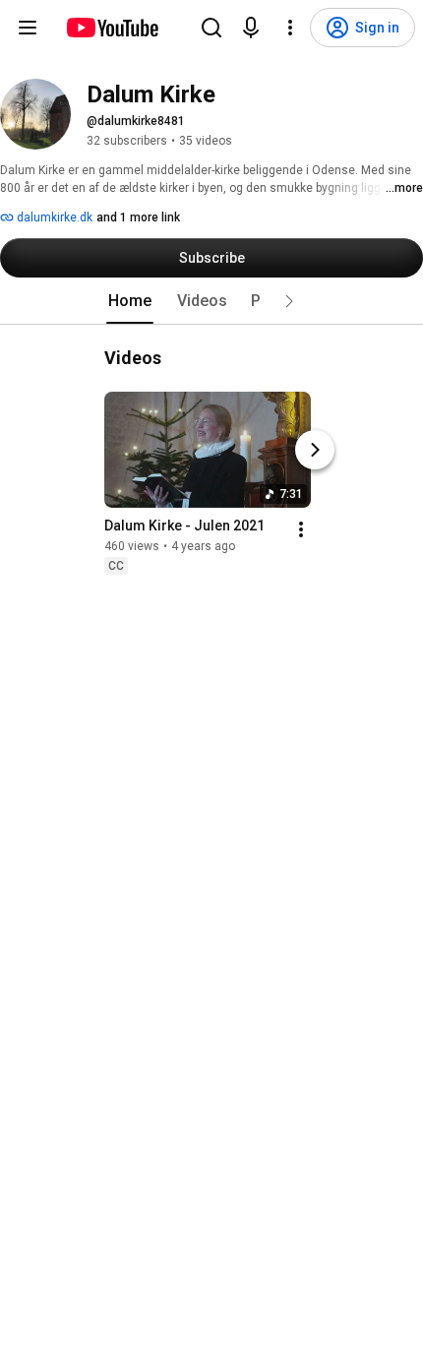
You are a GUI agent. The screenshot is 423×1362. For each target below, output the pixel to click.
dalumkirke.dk (53, 217)
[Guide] (27, 27)
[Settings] (290, 27)
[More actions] (301, 529)
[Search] (211, 27)
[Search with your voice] (251, 27)
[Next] (314, 449)
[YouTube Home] (111, 27)
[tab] (129, 301)
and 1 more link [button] (138, 217)
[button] (289, 301)
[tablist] (211, 301)
